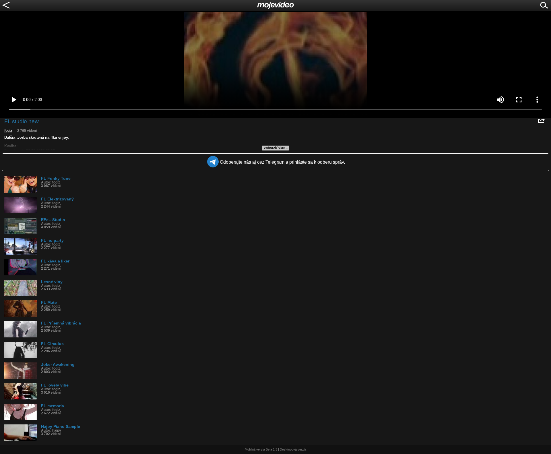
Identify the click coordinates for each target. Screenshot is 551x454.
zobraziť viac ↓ (276, 148)
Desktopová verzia (293, 449)
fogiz (8, 130)
